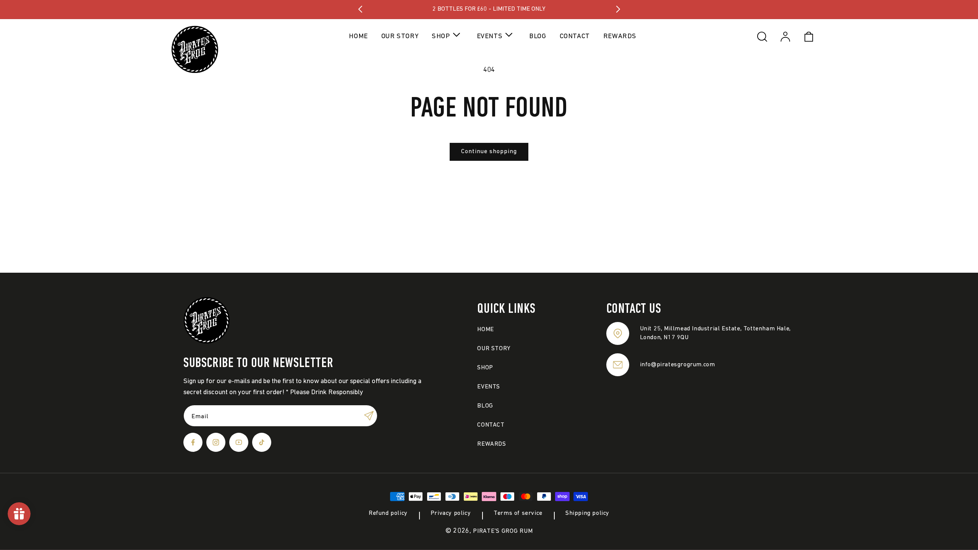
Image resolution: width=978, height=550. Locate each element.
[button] (447, 36)
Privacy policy (451, 513)
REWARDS (491, 444)
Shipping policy (587, 513)
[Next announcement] (618, 9)
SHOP (485, 368)
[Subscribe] (368, 416)
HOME (485, 330)
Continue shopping (489, 152)
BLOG (485, 406)
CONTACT (490, 425)
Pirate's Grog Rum (503, 531)
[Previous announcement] (360, 9)
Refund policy (388, 513)
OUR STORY (493, 349)
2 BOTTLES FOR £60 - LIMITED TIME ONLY (489, 9)
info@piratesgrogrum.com (677, 365)
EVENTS (488, 387)
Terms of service (518, 513)
